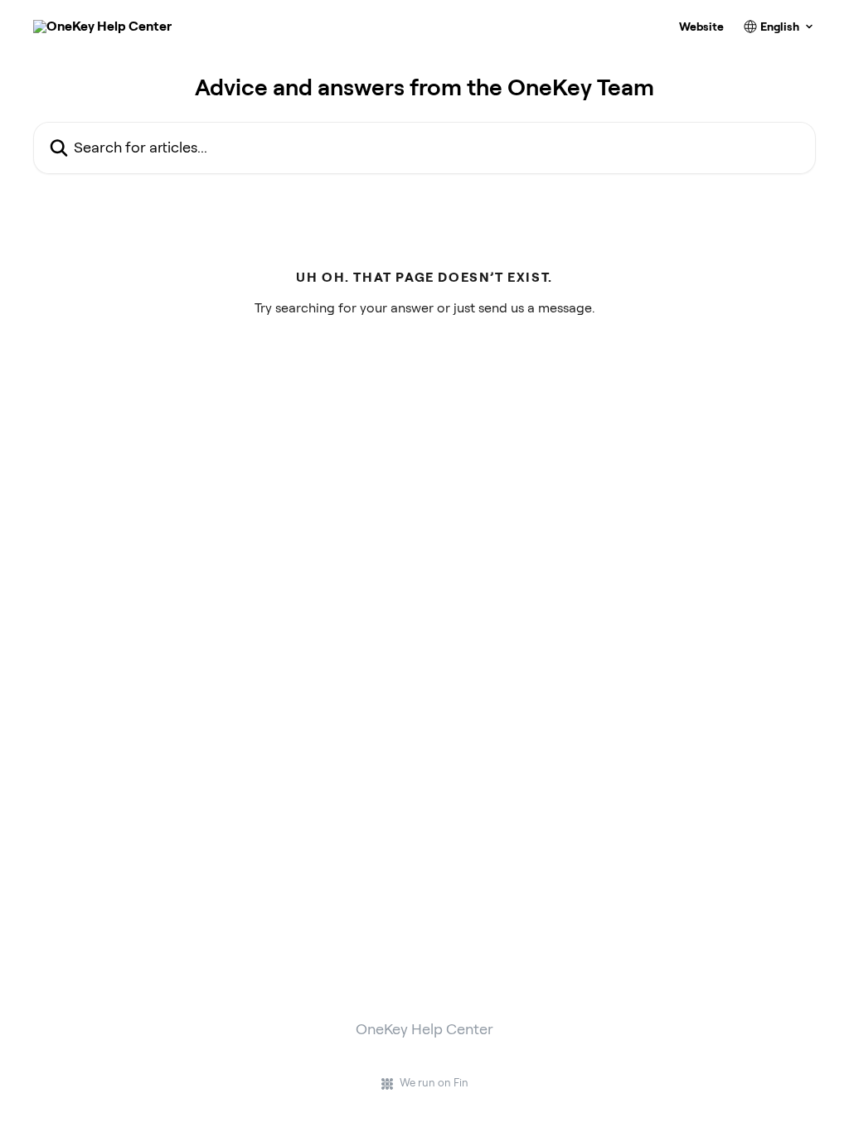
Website (701, 26)
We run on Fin (434, 1082)
